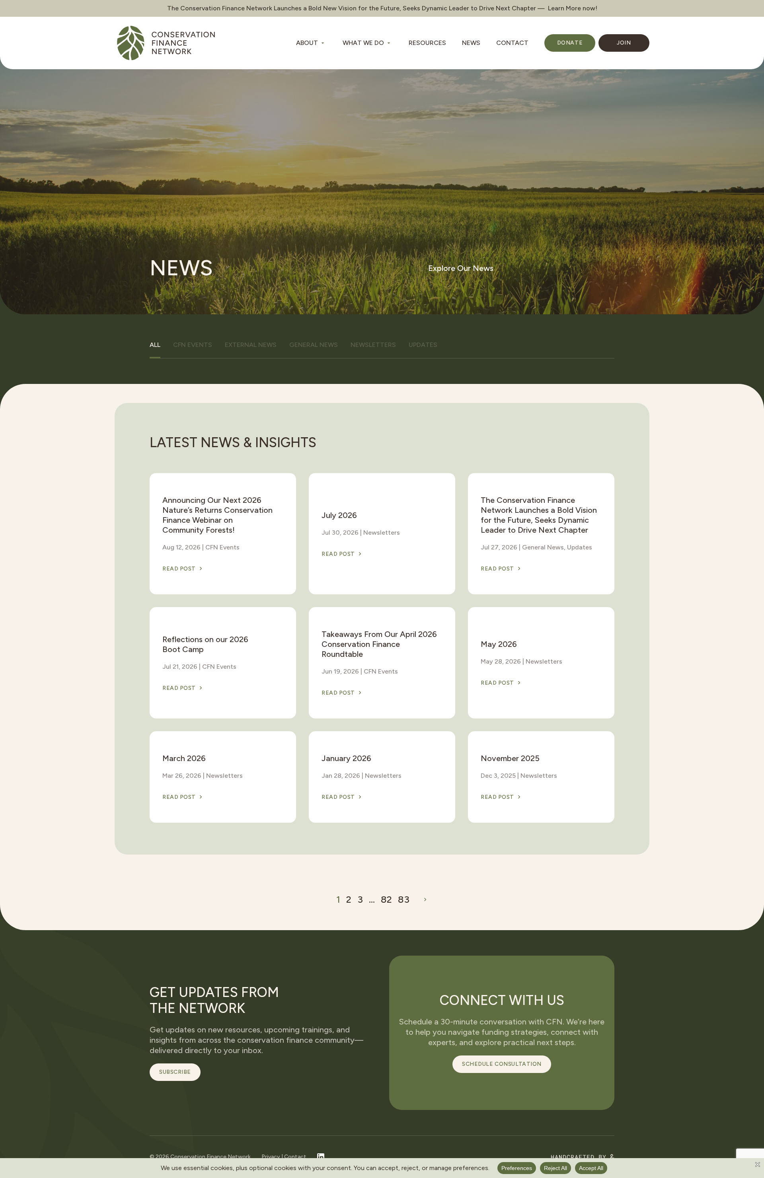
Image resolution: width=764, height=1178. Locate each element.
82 (386, 899)
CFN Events (192, 345)
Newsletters (373, 345)
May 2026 (499, 644)
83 (403, 899)
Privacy (270, 1156)
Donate (570, 42)
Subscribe (175, 1072)
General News (313, 345)
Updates (423, 345)
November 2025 (510, 758)
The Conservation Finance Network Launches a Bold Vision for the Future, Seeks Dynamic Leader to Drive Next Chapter (539, 515)
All (155, 345)
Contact (512, 43)
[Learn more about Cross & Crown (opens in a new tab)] (582, 1157)
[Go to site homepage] (166, 43)
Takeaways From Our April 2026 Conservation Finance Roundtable (379, 644)
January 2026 (346, 758)
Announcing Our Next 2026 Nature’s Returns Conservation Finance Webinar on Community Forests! (217, 515)
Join (624, 42)
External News (251, 345)
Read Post (179, 568)
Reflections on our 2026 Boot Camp (205, 644)
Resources (427, 43)
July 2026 (339, 515)
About (307, 43)
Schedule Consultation (502, 1064)
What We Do (363, 43)
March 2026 (184, 758)
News (471, 43)
